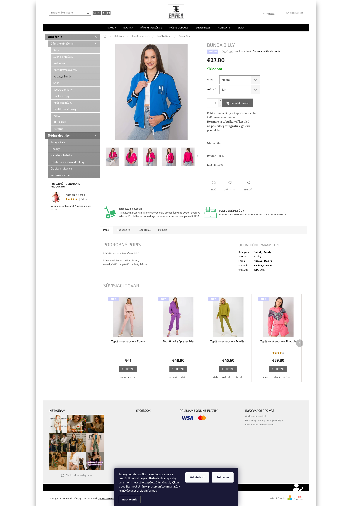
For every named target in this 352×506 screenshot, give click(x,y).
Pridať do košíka (240, 102)
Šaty (56, 50)
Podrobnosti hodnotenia (266, 51)
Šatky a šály (58, 142)
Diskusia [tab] (162, 230)
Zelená (276, 377)
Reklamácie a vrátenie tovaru (259, 424)
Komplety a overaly (65, 70)
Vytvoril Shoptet (278, 498)
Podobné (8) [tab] (123, 230)
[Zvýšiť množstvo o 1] (220, 101)
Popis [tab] (106, 230)
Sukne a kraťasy (63, 57)
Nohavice (59, 63)
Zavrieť (231, 175)
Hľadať (88, 12)
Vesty (56, 116)
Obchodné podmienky (256, 416)
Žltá (183, 377)
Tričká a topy (61, 96)
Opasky (55, 149)
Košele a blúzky (62, 103)
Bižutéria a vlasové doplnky (67, 162)
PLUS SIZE (59, 122)
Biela (215, 377)
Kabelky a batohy (61, 155)
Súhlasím (223, 477)
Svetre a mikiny (62, 90)
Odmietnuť (197, 477)
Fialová (173, 377)
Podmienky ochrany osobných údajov (264, 420)
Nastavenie (129, 499)
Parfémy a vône (60, 175)
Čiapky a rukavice (61, 169)
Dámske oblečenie (62, 44)
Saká (56, 83)
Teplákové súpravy (64, 109)
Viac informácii (149, 491)
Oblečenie (55, 37)
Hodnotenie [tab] (144, 230)
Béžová (226, 377)
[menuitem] (112, 27)
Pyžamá (58, 129)
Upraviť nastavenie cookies (111, 498)
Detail (130, 368)
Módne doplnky (59, 135)
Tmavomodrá (127, 377)
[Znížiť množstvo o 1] (220, 105)
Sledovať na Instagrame (79, 475)
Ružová (287, 377)
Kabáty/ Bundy (62, 77)
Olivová (238, 377)
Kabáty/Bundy (262, 252)
